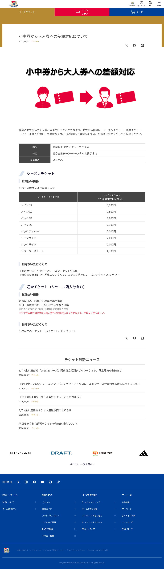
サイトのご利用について (53, 550)
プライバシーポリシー (75, 550)
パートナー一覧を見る (81, 464)
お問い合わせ (22, 550)
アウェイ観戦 (48, 535)
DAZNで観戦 (47, 529)
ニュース (127, 495)
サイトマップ (35, 550)
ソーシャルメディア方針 (97, 550)
